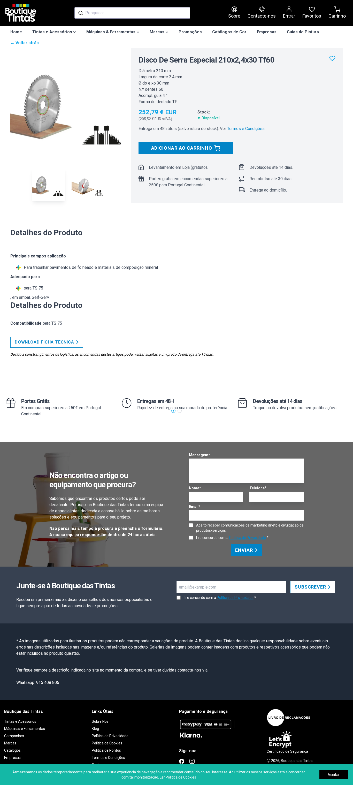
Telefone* (257, 488)
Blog (95, 729)
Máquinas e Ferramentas (24, 729)
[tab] (48, 184)
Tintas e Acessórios (20, 721)
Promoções (190, 31)
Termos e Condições (246, 128)
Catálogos (12, 750)
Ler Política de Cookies (178, 777)
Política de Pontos (106, 750)
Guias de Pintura (303, 31)
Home (16, 31)
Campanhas (14, 736)
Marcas (10, 743)
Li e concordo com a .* (232, 538)
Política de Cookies (107, 743)
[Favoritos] (332, 58)
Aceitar (334, 775)
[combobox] (132, 13)
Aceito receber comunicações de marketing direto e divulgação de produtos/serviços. (250, 527)
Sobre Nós (100, 721)
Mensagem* (199, 455)
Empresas (267, 31)
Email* (194, 507)
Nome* (195, 488)
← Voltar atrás (24, 42)
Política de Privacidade (247, 538)
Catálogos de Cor (229, 31)
